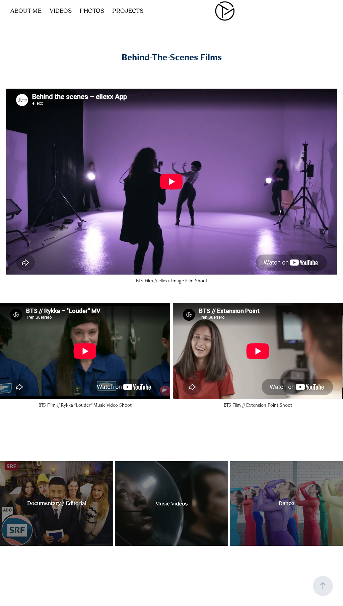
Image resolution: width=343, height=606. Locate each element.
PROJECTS (127, 10)
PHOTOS (92, 10)
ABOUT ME (26, 10)
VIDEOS (61, 10)
